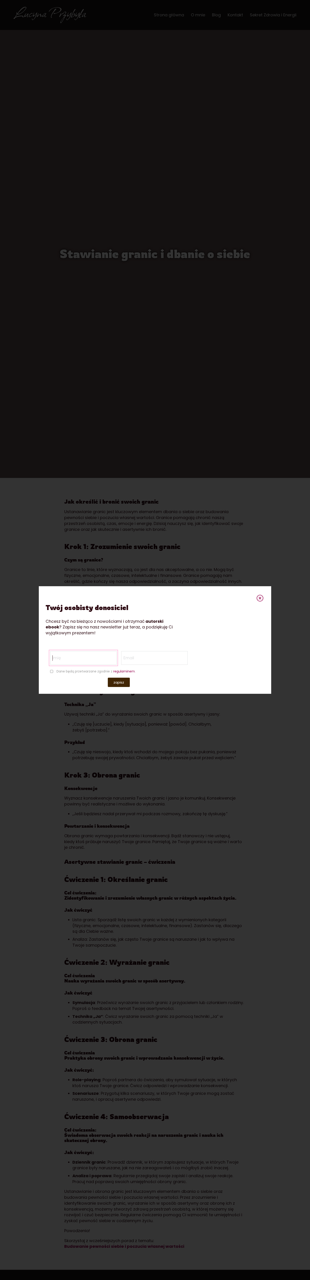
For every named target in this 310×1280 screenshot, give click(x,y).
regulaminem (124, 671)
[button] (119, 682)
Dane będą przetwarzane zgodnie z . (96, 671)
